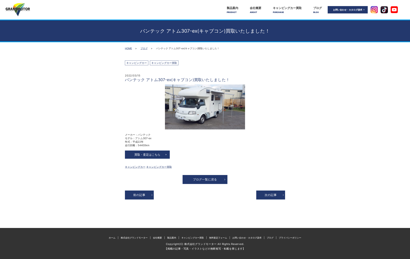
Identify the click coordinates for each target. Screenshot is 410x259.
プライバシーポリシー (290, 237)
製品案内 (232, 9)
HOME (128, 48)
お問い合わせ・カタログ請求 (347, 9)
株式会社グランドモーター (134, 237)
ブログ (317, 9)
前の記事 (139, 195)
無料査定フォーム (218, 237)
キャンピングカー (136, 62)
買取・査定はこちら (147, 154)
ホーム (112, 237)
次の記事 (271, 195)
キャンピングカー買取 (287, 9)
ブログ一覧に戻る (205, 179)
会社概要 (255, 9)
